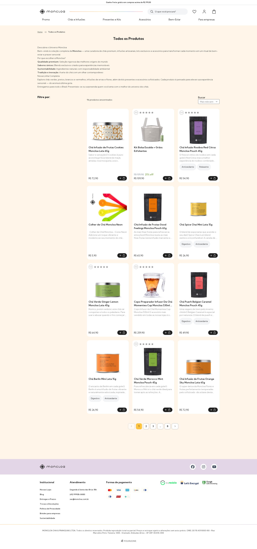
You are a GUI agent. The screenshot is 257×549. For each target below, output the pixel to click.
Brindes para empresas (50, 513)
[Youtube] (214, 467)
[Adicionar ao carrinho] (122, 178)
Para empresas (207, 19)
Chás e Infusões (76, 19)
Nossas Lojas (45, 489)
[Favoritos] (194, 11)
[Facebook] (193, 467)
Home (40, 32)
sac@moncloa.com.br (79, 499)
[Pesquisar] (152, 11)
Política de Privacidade (50, 509)
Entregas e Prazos (48, 499)
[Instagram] (203, 467)
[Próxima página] (175, 426)
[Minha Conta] (204, 11)
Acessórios (145, 19)
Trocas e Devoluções (49, 504)
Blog (42, 494)
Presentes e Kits (112, 19)
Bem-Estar (175, 19)
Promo (46, 19)
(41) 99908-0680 (77, 494)
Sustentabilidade (47, 518)
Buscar (201, 97)
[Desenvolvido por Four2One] (128, 541)
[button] (214, 11)
